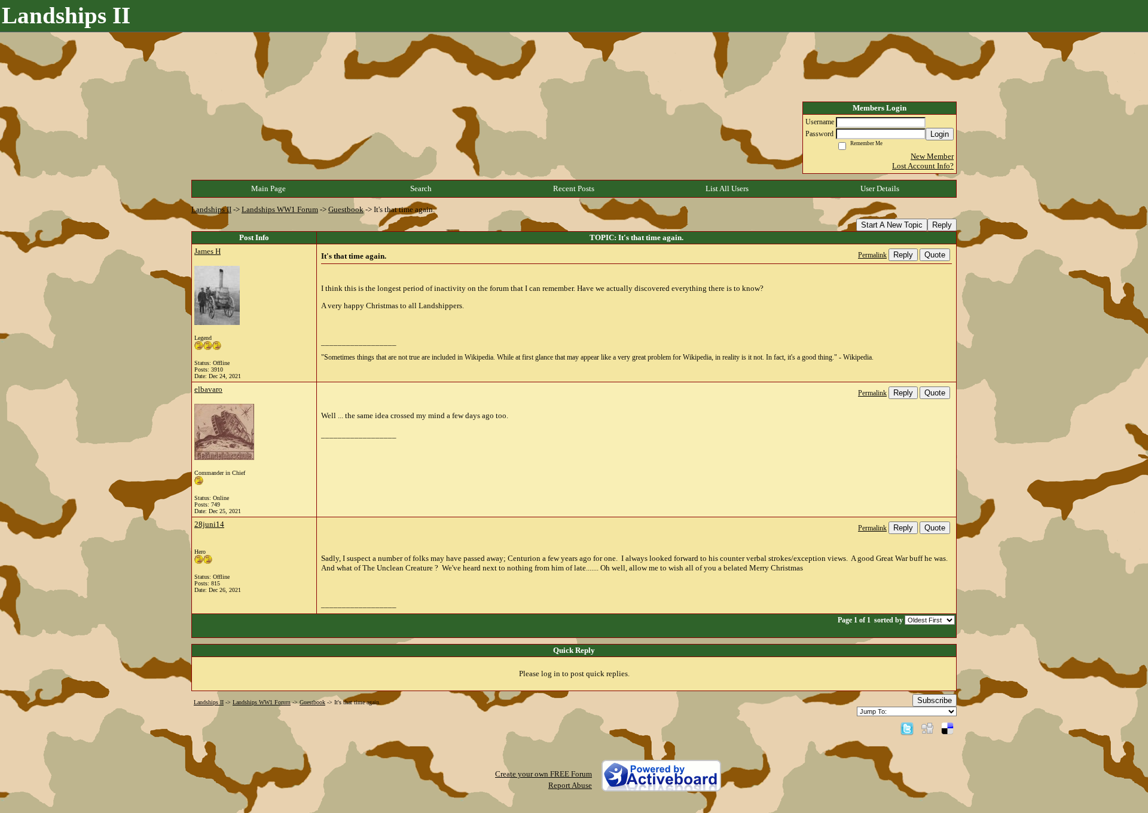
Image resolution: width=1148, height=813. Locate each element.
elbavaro (208, 389)
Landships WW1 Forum (280, 209)
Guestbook (346, 209)
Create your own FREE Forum (543, 773)
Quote (934, 254)
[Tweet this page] (907, 727)
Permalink (872, 255)
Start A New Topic (892, 224)
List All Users (727, 188)
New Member (932, 156)
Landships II (211, 209)
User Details (879, 188)
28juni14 (209, 524)
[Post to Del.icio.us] (947, 727)
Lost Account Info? (923, 165)
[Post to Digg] (927, 727)
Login (939, 134)
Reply (942, 224)
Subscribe (934, 700)
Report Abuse (570, 785)
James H (207, 251)
